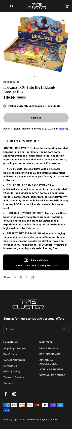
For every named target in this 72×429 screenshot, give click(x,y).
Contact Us (10, 365)
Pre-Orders (10, 354)
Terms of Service (13, 377)
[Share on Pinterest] (26, 277)
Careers (8, 383)
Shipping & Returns (14, 348)
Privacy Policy (11, 371)
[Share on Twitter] (21, 277)
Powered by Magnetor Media (42, 419)
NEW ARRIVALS (48, 348)
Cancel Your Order (14, 359)
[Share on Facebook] (15, 277)
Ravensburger (11, 81)
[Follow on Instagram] (14, 394)
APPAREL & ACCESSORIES (48, 361)
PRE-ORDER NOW (50, 354)
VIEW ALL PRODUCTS (52, 375)
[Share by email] (32, 277)
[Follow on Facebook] (5, 394)
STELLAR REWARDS (51, 369)
